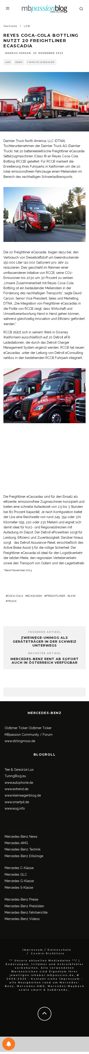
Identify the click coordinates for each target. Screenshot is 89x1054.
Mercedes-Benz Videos (22, 919)
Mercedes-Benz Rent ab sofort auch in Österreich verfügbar (44, 661)
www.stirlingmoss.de (20, 741)
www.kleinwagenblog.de (23, 795)
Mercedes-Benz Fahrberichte (26, 912)
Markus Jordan (18, 53)
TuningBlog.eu (15, 776)
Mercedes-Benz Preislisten (24, 906)
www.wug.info (15, 808)
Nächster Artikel (44, 653)
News (19, 62)
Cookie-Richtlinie (48, 953)
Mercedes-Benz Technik (22, 849)
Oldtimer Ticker (16, 728)
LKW (7, 62)
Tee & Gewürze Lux (19, 769)
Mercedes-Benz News (21, 836)
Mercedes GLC (16, 874)
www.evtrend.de (16, 789)
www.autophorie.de (19, 782)
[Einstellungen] (8, 1044)
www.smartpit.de (17, 802)
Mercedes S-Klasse (19, 887)
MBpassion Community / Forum (28, 734)
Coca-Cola (15, 595)
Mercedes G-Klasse (19, 881)
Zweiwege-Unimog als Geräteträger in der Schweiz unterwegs (44, 641)
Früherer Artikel (44, 632)
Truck (12, 601)
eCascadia (34, 595)
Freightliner (55, 595)
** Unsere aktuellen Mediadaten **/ (43, 960)
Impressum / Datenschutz (46, 949)
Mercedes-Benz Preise (21, 899)
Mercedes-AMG (16, 843)
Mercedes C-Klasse (19, 868)
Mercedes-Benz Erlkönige (24, 856)
